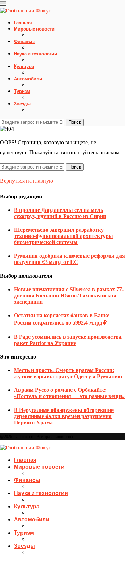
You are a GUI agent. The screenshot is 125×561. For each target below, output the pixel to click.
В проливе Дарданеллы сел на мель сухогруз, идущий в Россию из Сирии (60, 213)
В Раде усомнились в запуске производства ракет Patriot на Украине (68, 340)
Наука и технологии (35, 54)
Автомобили (28, 78)
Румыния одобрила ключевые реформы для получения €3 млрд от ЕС (69, 259)
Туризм (22, 91)
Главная (23, 22)
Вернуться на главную (26, 181)
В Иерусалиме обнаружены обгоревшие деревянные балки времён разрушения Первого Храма (64, 416)
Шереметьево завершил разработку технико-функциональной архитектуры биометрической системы (63, 236)
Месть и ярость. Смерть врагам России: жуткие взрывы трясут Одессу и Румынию (68, 373)
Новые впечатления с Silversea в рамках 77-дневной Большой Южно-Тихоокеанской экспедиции (69, 295)
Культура (24, 66)
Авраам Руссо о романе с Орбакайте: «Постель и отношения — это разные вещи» (69, 393)
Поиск (74, 122)
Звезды (22, 103)
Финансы (24, 41)
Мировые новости (34, 29)
